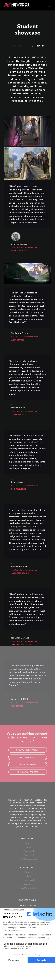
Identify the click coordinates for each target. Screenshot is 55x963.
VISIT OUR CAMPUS (27, 757)
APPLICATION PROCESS (27, 772)
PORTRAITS (37, 45)
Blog (28, 847)
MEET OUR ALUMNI (27, 764)
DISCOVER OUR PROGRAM (27, 750)
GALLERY (16, 45)
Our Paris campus (28, 859)
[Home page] (27, 5)
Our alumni (28, 855)
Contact (28, 843)
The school (28, 851)
